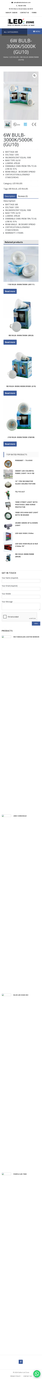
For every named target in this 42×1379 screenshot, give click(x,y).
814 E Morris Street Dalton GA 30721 (21, 9)
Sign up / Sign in (11, 13)
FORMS (34, 13)
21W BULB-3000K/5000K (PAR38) (21, 437)
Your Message (7, 601)
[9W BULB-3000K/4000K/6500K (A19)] (21, 366)
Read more (10, 291)
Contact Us (24, 13)
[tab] (10, 196)
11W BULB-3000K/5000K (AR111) (21, 284)
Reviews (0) (23, 196)
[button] (36, 1373)
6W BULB (13, 188)
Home (5, 57)
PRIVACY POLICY (15, 1376)
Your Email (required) (10, 586)
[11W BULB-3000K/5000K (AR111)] (21, 264)
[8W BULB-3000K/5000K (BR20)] (21, 315)
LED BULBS (14, 57)
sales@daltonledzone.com (22, 2)
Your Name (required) (10, 578)
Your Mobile (6, 594)
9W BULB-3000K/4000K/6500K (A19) (21, 386)
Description (10, 196)
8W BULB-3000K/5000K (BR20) (21, 335)
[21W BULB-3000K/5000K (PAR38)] (21, 417)
